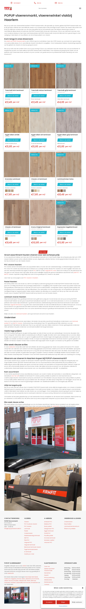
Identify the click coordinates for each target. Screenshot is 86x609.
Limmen (18, 579)
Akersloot (28, 579)
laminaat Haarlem (21, 314)
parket (6, 323)
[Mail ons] (56, 2)
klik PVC (6, 274)
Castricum (7, 579)
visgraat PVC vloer (50, 270)
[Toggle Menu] (80, 8)
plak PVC (76, 272)
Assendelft (19, 582)
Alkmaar (33, 580)
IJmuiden (15, 580)
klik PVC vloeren (17, 323)
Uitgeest (13, 579)
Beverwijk (28, 577)
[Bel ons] (35, 2)
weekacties (55, 406)
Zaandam (7, 582)
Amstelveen (34, 582)
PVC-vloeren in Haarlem (31, 278)
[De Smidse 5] (11, 2)
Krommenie (35, 579)
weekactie (12, 347)
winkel (24, 566)
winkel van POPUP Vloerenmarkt (15, 41)
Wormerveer (27, 582)
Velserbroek (22, 580)
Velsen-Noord (8, 580)
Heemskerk (34, 577)
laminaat (75, 321)
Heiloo (23, 579)
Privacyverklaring (63, 606)
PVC (35, 270)
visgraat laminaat (15, 305)
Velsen (28, 580)
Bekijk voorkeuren (77, 602)
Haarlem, (13, 582)
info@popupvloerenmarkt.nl (12, 528)
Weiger (63, 602)
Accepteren (49, 602)
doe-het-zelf (15, 376)
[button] (82, 588)
